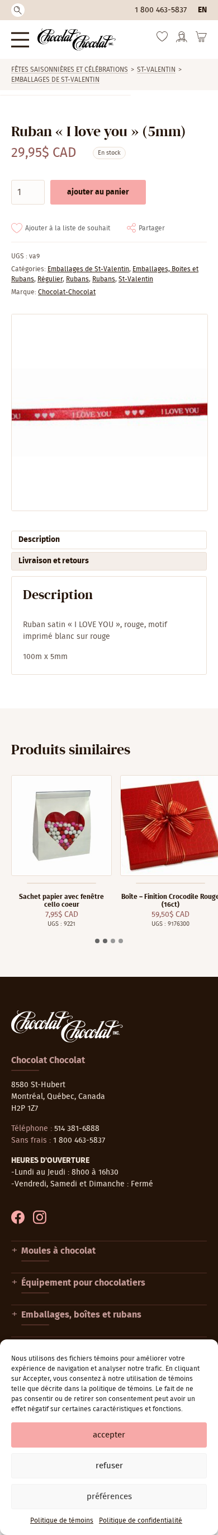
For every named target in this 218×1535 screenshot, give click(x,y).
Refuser (109, 1466)
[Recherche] (18, 10)
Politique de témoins (61, 1520)
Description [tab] (39, 540)
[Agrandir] (109, 412)
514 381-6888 (76, 1129)
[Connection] (181, 40)
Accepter (109, 1435)
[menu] (20, 39)
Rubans (77, 279)
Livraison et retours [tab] (53, 561)
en (202, 10)
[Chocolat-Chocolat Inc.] (76, 39)
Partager (152, 228)
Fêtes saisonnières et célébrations (69, 69)
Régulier (50, 279)
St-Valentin (156, 69)
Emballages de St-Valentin (55, 79)
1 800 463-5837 (161, 10)
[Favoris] (162, 39)
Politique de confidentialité (140, 1520)
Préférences (109, 1496)
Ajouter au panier (98, 192)
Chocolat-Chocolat (67, 292)
